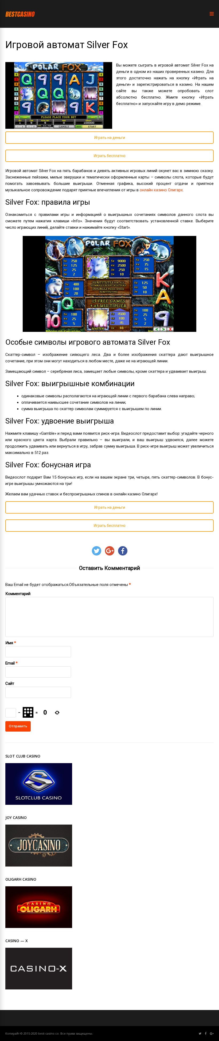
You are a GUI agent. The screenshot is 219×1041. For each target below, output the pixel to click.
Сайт (9, 683)
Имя (9, 642)
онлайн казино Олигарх (161, 190)
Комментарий (17, 593)
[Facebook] (205, 1033)
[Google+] (212, 1033)
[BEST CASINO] (20, 22)
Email (10, 663)
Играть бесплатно (110, 156)
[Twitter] (200, 1033)
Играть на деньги (109, 137)
